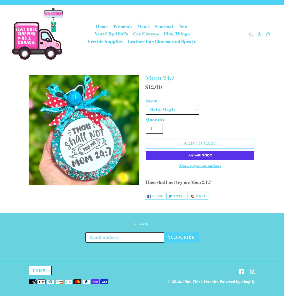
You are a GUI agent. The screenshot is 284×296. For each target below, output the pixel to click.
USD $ (39, 270)
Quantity (155, 120)
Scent (152, 101)
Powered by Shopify (237, 281)
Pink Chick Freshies (201, 281)
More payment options (200, 166)
